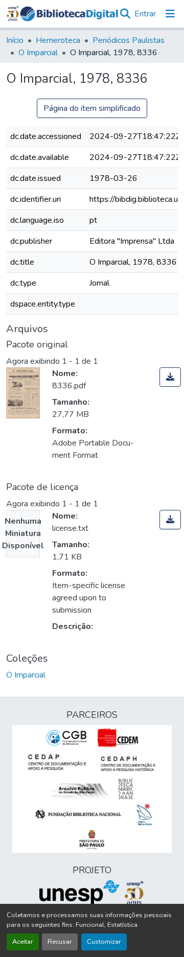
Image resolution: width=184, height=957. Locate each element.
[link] (170, 377)
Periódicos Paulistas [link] (129, 40)
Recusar (60, 941)
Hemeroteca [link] (58, 40)
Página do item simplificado (92, 108)
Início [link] (15, 40)
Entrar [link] (145, 13)
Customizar (104, 941)
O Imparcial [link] (38, 52)
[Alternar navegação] (170, 14)
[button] (69, 14)
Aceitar (22, 941)
